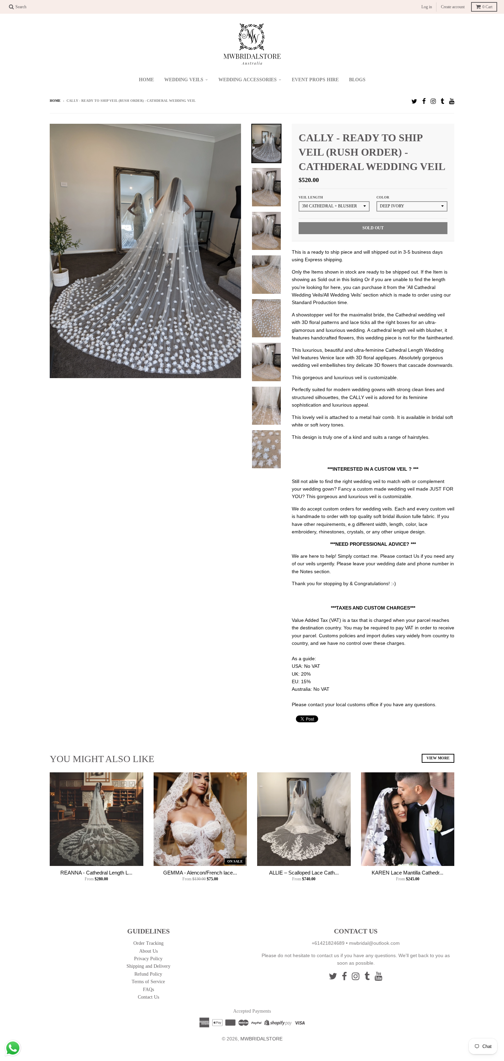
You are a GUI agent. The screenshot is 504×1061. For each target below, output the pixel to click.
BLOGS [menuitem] (357, 79)
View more (438, 758)
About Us (148, 951)
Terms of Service (148, 981)
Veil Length (311, 197)
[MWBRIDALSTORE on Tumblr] (442, 101)
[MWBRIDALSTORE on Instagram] (433, 101)
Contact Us (148, 997)
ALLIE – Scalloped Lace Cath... (304, 873)
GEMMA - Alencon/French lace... (200, 873)
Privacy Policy (148, 958)
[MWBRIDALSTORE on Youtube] (451, 101)
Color (382, 197)
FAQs (148, 989)
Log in (426, 6)
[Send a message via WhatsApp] (12, 1048)
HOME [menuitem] (146, 79)
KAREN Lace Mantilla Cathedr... (407, 873)
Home (55, 101)
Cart (487, 6)
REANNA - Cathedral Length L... (96, 873)
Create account (453, 6)
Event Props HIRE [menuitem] (315, 79)
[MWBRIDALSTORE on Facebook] (424, 101)
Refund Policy (148, 974)
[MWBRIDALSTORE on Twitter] (414, 101)
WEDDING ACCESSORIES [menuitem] (247, 79)
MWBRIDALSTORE (261, 1038)
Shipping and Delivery (148, 966)
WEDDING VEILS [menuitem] (183, 79)
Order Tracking (148, 943)
